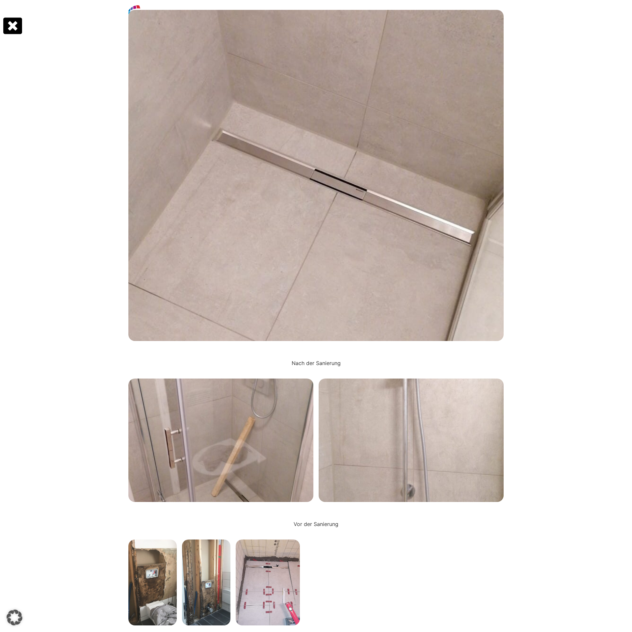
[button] (14, 617)
